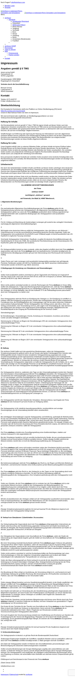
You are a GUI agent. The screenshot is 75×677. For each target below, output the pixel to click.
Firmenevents (13, 53)
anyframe (29, 674)
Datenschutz (14, 674)
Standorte (12, 19)
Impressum (5, 674)
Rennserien (9, 48)
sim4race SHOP (10, 46)
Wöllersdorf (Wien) (18, 25)
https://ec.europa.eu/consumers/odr (13, 111)
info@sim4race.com (18, 2)
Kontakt (7, 58)
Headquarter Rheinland (20, 21)
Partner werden (14, 55)
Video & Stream (10, 49)
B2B (6, 51)
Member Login (10, 6)
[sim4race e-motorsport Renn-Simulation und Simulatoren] (33, 13)
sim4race (8, 18)
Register (8, 7)
